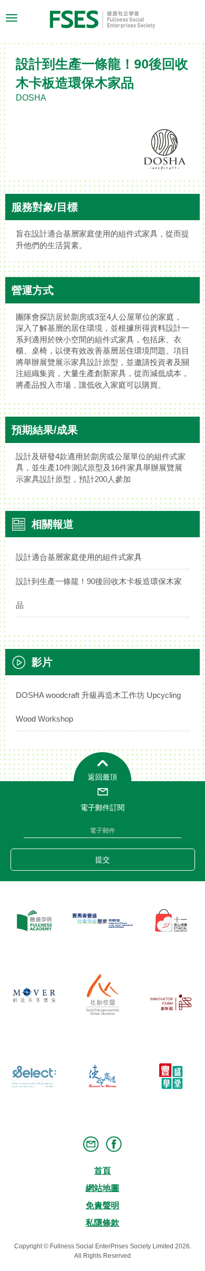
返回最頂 (102, 777)
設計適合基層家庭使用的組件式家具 (79, 557)
